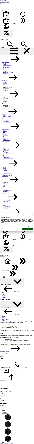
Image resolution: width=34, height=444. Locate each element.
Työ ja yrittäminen (4, 107)
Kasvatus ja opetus (4, 80)
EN (14, 29)
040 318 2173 (25, 367)
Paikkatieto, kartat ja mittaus (7, 65)
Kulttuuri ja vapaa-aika (5, 90)
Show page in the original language (4, 2)
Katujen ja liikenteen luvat (5, 296)
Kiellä (17, 229)
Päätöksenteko (5, 131)
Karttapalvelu (5, 73)
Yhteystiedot (3, 410)
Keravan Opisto (5, 84)
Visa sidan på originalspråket (4, 1)
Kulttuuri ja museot (5, 98)
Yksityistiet (3, 297)
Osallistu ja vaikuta (5, 130)
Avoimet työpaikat (5, 205)
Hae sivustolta (2, 47)
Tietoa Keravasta (5, 135)
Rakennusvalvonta (5, 66)
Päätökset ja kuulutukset (6, 140)
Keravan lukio (5, 83)
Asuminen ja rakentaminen (5, 62)
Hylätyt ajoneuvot (4, 318)
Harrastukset (5, 101)
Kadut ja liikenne (5, 64)
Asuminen (4, 148)
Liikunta (4, 99)
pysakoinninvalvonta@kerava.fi (17, 373)
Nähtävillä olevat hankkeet (6, 71)
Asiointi (4, 132)
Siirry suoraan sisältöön (3, 0)
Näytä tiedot (29, 226)
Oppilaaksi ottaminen (6, 88)
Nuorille (4, 187)
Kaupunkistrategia (5, 139)
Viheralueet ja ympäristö (6, 67)
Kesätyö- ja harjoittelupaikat (7, 120)
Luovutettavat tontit (5, 156)
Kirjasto (4, 97)
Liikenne (3, 292)
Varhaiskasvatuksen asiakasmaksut (7, 87)
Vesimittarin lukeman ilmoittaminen (8, 72)
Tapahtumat (4, 184)
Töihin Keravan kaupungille (7, 116)
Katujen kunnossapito (4, 315)
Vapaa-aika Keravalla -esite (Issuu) (7, 104)
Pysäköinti (3, 294)
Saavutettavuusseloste (3, 443)
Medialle (4, 134)
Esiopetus (4, 81)
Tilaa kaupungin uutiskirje (5, 413)
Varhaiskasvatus (5, 166)
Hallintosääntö (5, 138)
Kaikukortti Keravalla (6, 192)
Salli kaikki (27, 229)
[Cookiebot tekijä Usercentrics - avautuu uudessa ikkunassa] (29, 214)
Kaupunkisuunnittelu (6, 63)
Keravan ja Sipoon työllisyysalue (7, 200)
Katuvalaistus (3, 293)
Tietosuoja (7, 443)
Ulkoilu (4, 100)
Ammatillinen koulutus (6, 169)
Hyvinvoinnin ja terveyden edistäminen (8, 133)
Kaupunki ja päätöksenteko (5, 129)
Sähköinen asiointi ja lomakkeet (7, 89)
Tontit (4, 151)
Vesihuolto (4, 68)
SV (13, 29)
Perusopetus (4, 82)
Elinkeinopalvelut (5, 115)
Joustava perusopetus (6, 174)
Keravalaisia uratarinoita (6, 121)
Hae (17, 47)
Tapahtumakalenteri (5, 105)
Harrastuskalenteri (5, 106)
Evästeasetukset (11, 443)
